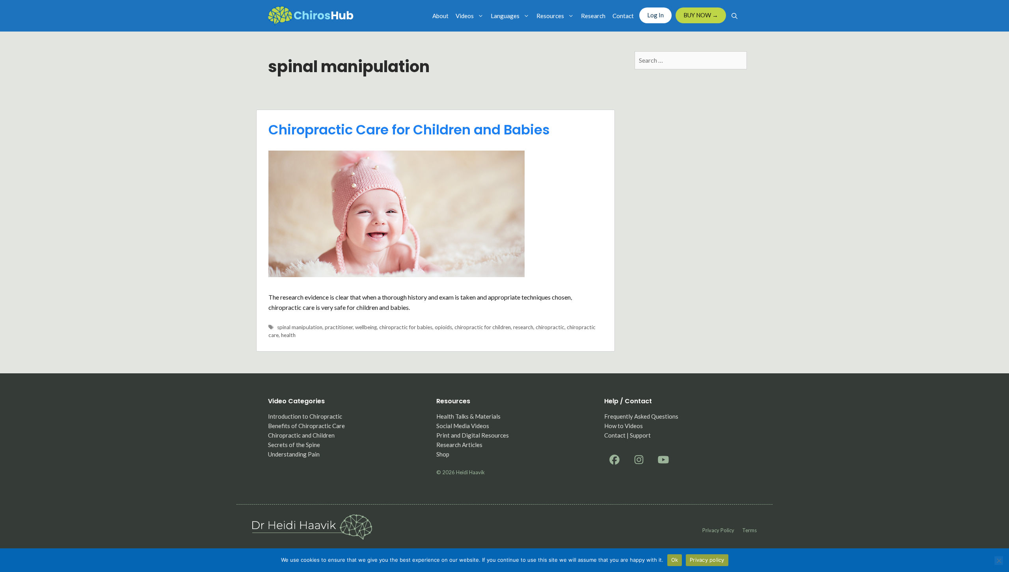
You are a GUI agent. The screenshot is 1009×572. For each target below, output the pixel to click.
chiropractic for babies (405, 327)
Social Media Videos (462, 425)
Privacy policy (718, 530)
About (440, 15)
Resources (550, 15)
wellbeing (366, 327)
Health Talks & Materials (468, 416)
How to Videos (623, 425)
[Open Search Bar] (734, 16)
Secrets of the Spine (294, 444)
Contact (623, 15)
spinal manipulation (299, 327)
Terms (749, 530)
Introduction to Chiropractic (305, 416)
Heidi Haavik (470, 472)
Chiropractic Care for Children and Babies (409, 129)
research (523, 327)
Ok (674, 560)
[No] (998, 560)
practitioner (339, 327)
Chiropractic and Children (301, 435)
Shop (442, 454)
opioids (443, 327)
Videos (465, 15)
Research (593, 15)
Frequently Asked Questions (641, 416)
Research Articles (459, 444)
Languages (505, 15)
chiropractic (550, 327)
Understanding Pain (294, 454)
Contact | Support (627, 435)
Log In (655, 15)
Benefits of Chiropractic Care (306, 425)
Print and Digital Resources (472, 435)
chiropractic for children (482, 327)
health (288, 335)
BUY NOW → (700, 15)
